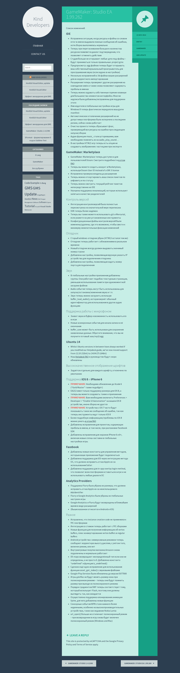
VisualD (37, 207)
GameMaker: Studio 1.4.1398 (80, 663)
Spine (49, 202)
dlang (43, 183)
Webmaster (28, 210)
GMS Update (141, 55)
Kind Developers (39, 77)
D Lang (38, 155)
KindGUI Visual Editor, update (38, 83)
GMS (28, 188)
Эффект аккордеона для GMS (38, 96)
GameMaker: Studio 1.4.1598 (38, 131)
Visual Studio (45, 206)
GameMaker (141, 48)
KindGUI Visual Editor (38, 90)
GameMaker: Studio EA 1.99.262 (89, 14)
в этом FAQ (90, 421)
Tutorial (30, 206)
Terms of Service (84, 644)
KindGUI (28, 199)
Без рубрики (38, 168)
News (35, 198)
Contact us (38, 54)
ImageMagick (41, 195)
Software (43, 202)
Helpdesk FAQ (82, 356)
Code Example (32, 182)
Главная (38, 45)
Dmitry (139, 42)
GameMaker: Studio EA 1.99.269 (138, 663)
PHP (39, 199)
